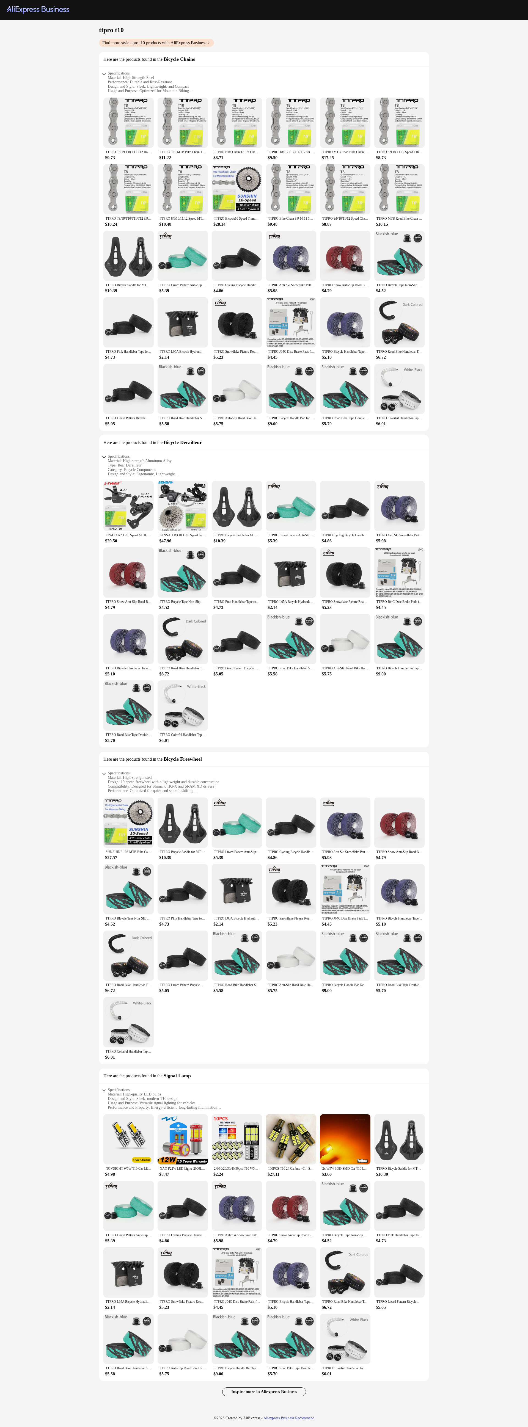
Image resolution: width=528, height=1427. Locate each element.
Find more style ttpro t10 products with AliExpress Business (154, 42)
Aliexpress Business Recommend (288, 1418)
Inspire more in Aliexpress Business (264, 1391)
